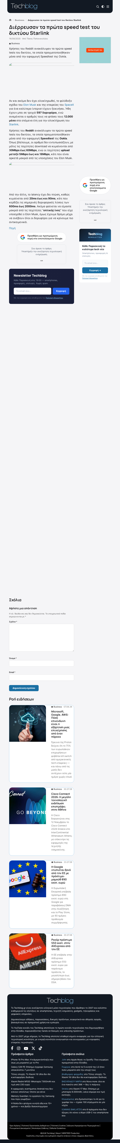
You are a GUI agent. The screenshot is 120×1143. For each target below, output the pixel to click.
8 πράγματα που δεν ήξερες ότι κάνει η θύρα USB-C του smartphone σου (85, 1112)
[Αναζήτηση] (97, 7)
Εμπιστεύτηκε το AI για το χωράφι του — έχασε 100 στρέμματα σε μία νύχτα (83, 1102)
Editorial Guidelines (58, 1128)
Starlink (13, 124)
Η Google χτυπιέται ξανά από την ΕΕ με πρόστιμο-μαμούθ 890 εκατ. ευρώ (61, 874)
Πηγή (12, 228)
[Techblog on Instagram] (18, 1048)
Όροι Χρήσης (15, 1125)
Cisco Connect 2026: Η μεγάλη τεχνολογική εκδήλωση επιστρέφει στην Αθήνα (61, 801)
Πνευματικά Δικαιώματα (20, 1128)
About (58, 1133)
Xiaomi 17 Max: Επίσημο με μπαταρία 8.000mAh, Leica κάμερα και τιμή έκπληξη (83, 1091)
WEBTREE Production (71, 1133)
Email (12, 672)
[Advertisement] (41, 451)
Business (15, 43)
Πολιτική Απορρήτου (54, 298)
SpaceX (69, 104)
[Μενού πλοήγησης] (108, 6)
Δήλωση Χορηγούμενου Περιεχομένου (83, 1125)
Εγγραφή (61, 291)
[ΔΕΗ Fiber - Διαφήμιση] (95, 50)
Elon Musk (29, 104)
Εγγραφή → (95, 270)
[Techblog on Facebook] (12, 1048)
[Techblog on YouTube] (26, 1048)
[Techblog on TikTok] (40, 1048)
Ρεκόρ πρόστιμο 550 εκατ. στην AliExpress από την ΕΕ (61, 944)
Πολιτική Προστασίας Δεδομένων (36, 1125)
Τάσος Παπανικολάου (37, 38)
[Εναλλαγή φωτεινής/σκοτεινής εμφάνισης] (103, 6)
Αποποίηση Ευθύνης (40, 1128)
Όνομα (13, 658)
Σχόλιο (13, 621)
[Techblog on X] (33, 1048)
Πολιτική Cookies (58, 1125)
